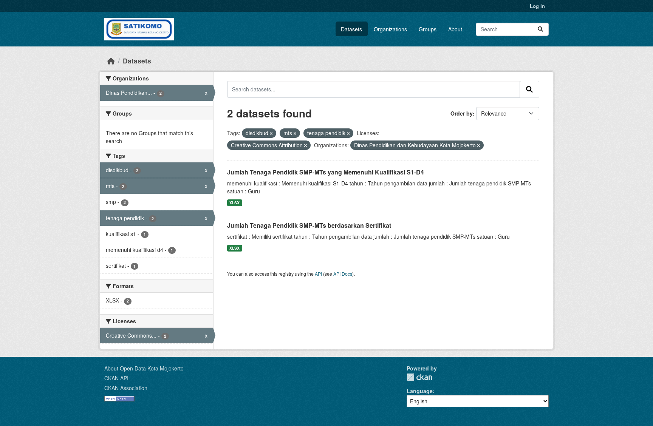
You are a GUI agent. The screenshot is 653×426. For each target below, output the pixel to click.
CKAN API (116, 378)
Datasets (351, 29)
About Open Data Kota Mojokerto (144, 368)
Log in (537, 5)
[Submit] (540, 29)
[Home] (111, 60)
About (455, 29)
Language (420, 391)
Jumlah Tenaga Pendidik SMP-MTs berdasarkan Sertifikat (309, 225)
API (318, 273)
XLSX (234, 202)
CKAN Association (125, 388)
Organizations (390, 29)
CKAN (419, 377)
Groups (427, 29)
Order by (461, 113)
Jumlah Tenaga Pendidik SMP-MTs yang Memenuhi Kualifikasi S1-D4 (325, 172)
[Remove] (271, 133)
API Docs (342, 273)
